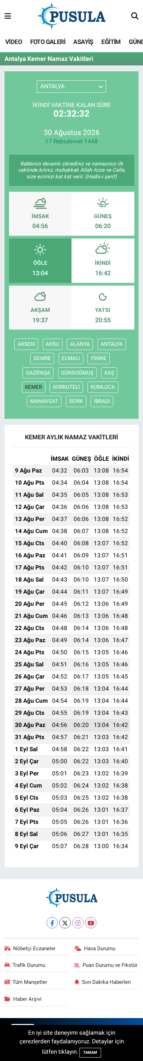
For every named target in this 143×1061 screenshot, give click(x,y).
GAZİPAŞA (38, 373)
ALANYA (80, 344)
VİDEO (13, 41)
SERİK (76, 401)
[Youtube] (90, 922)
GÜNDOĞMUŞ (77, 373)
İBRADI (102, 401)
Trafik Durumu (28, 965)
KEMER (33, 387)
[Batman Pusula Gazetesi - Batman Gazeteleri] (71, 16)
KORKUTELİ (66, 387)
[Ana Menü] (8, 16)
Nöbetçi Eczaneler (34, 948)
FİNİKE (99, 358)
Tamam (90, 1052)
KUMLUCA (103, 387)
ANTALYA (112, 344)
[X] (65, 922)
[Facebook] (52, 922)
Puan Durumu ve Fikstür (110, 965)
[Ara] (134, 16)
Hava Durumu (99, 948)
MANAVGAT (44, 401)
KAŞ (109, 373)
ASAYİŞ (83, 41)
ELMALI (71, 358)
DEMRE (42, 358)
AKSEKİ (26, 344)
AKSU (52, 344)
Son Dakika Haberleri (106, 982)
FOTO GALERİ (47, 41)
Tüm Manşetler (29, 982)
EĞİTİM (110, 41)
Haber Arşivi (27, 999)
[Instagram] (78, 922)
